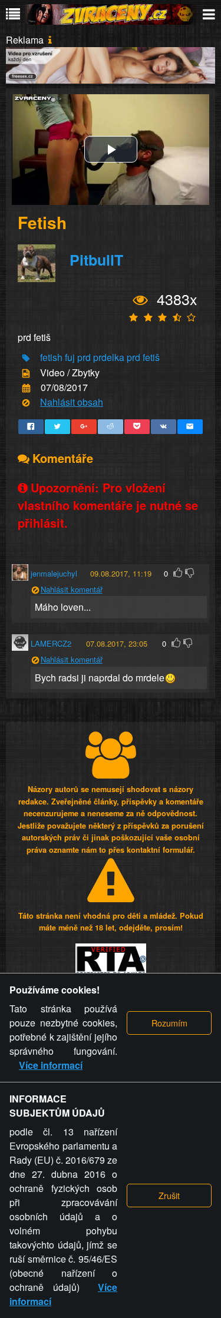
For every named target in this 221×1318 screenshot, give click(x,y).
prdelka (108, 357)
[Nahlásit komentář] (35, 590)
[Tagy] (26, 358)
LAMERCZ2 (51, 643)
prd (84, 357)
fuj (70, 357)
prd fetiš (143, 357)
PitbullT (96, 259)
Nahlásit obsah (71, 402)
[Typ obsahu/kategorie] (26, 373)
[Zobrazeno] (140, 300)
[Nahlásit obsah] (26, 403)
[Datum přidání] (26, 388)
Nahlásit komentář (72, 589)
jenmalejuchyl (54, 573)
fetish (51, 357)
